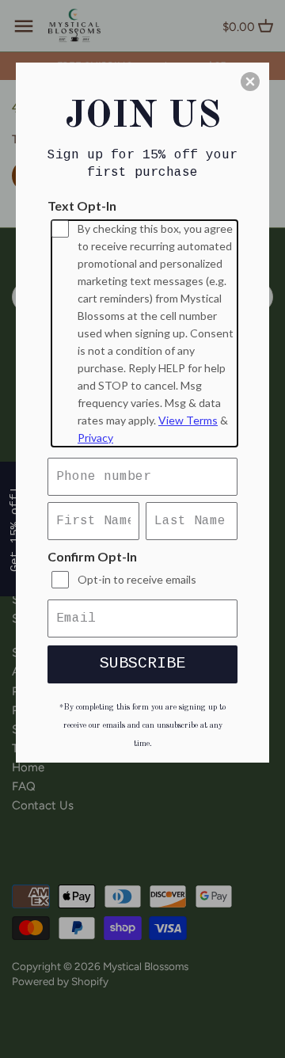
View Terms (188, 420)
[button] (250, 81)
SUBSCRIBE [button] (142, 663)
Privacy (95, 437)
